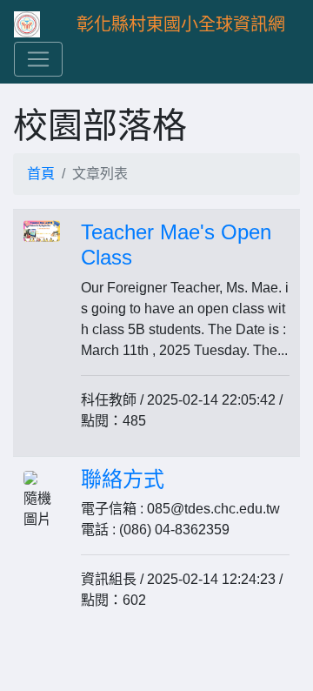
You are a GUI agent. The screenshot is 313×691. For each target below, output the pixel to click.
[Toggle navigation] (38, 59)
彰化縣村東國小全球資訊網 (181, 24)
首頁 (41, 173)
